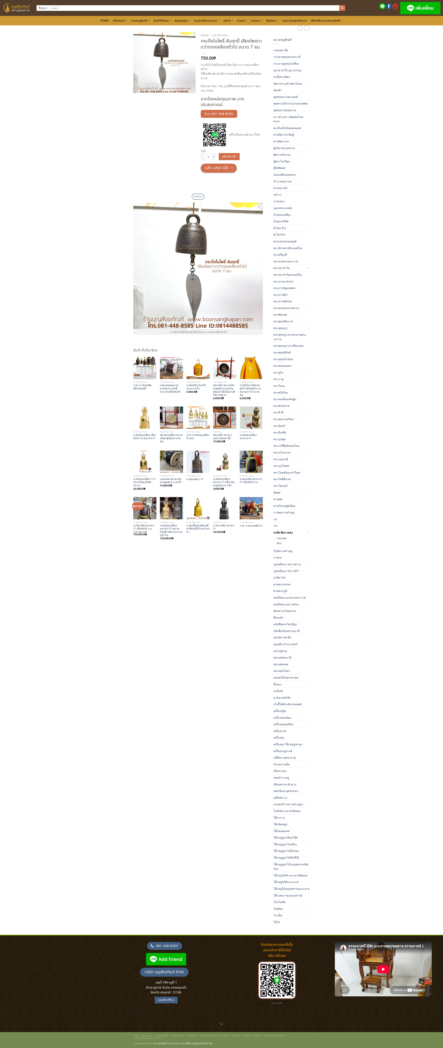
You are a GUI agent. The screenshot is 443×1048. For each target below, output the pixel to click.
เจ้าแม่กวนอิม (281, 764)
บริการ (227, 21)
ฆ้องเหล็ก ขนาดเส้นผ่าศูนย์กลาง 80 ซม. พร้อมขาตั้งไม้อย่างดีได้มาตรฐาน (224, 390)
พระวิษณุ (278, 385)
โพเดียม (278, 908)
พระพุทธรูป (181, 21)
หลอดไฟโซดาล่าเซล (285, 677)
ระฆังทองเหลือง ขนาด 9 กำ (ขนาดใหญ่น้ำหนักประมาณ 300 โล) (171, 530)
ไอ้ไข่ (276, 922)
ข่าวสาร (241, 21)
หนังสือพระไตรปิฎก (285, 624)
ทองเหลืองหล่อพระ (284, 174)
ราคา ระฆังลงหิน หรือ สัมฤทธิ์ (142, 387)
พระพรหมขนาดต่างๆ (286, 308)
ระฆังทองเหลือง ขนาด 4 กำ (248, 436)
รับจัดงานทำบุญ (282, 551)
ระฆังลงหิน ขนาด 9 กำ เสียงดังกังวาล (143, 527)
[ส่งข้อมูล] (342, 8)
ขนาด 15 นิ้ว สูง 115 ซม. (287, 70)
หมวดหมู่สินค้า (139, 21)
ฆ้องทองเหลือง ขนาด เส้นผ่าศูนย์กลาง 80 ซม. (171, 438)
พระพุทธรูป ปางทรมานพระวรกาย (289, 337)
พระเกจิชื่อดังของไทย (286, 445)
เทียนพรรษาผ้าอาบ (284, 784)
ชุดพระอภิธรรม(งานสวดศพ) (290, 103)
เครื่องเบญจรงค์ (282, 751)
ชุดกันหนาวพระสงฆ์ (285, 96)
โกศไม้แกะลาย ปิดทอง (287, 811)
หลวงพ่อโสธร (281, 670)
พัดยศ (276, 492)
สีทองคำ (278, 617)
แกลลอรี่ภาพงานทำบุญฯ (288, 804)
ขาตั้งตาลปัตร (281, 76)
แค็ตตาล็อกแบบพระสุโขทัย (325, 21)
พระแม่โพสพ (281, 465)
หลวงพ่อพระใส (282, 657)
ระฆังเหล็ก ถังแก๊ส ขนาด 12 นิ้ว (196, 387)
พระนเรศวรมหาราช (285, 261)
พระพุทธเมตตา (282, 365)
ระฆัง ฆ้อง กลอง (283, 532)
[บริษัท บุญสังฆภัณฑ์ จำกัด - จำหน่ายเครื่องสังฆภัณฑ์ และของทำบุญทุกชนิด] (17, 8)
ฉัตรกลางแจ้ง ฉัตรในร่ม (287, 83)
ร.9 (275, 525)
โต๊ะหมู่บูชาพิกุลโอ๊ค (285, 837)
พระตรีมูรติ (280, 254)
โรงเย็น (277, 915)
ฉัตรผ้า (277, 90)
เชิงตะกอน (279, 770)
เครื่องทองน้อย (282, 717)
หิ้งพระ (277, 684)
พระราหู (278, 379)
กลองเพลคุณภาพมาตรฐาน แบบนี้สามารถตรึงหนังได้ (170, 388)
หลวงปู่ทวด (280, 651)
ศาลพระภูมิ (280, 590)
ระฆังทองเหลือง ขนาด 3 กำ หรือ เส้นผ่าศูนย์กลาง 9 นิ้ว (223, 482)
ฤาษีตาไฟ (279, 577)
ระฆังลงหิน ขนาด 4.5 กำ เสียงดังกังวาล (251, 481)
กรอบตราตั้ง (280, 50)
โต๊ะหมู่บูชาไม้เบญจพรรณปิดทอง (290, 866)
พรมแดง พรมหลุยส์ (284, 241)
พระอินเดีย (279, 432)
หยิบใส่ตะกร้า (229, 157)
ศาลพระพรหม (282, 584)
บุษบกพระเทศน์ (282, 208)
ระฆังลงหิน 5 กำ (195, 479)
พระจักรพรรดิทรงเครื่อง (287, 248)
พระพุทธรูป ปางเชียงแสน (288, 345)
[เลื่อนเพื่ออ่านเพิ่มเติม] (221, 1024)
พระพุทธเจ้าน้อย (283, 359)
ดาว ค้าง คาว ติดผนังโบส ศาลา (288, 119)
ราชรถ (277, 557)
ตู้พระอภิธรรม (282, 154)
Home (104, 21)
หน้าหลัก (205, 35)
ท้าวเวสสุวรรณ (282, 181)
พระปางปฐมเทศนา (284, 288)
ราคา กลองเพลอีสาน (251, 525)
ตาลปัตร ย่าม (281, 141)
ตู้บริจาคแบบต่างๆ (284, 148)
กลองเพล (282, 538)
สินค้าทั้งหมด (161, 21)
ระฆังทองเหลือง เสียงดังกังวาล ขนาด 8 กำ (144, 436)
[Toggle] (308, 268)
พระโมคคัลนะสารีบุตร (287, 472)
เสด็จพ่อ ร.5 (280, 797)
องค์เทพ (278, 690)
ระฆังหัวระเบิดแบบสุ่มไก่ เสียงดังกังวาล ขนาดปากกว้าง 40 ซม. (250, 390)
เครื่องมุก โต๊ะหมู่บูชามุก (287, 744)
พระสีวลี (278, 412)
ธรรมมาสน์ (280, 188)
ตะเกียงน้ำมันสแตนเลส (287, 128)
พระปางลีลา (280, 294)
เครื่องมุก (278, 737)
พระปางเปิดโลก (282, 301)
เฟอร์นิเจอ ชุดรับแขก (285, 790)
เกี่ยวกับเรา (119, 21)
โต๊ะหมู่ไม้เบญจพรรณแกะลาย (291, 888)
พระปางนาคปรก (283, 281)
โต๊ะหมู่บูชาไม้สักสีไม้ (286, 857)
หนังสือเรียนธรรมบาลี (286, 630)
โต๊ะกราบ (279, 817)
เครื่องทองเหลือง (283, 724)
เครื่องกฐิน (279, 710)
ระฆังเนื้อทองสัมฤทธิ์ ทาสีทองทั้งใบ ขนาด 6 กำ (198, 528)
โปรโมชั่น (279, 902)
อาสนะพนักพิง (282, 697)
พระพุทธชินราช (283, 321)
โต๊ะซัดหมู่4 (280, 824)
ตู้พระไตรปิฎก (281, 161)
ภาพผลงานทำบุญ (284, 512)
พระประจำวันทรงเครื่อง (287, 274)
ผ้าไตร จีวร (279, 228)
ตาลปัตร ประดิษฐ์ (283, 134)
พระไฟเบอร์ (280, 485)
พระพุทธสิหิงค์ (282, 352)
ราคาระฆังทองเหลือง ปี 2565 (197, 436)
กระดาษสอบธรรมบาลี (286, 56)
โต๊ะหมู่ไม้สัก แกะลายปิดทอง (290, 875)
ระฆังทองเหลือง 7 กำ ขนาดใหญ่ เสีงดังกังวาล (144, 482)
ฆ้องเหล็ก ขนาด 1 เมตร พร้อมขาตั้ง (222, 436)
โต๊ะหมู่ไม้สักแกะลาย (286, 882)
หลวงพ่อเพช (280, 664)
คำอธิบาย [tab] (198, 196)
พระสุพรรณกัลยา (283, 419)
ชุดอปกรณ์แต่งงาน (284, 110)
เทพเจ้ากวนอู (281, 777)
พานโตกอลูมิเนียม (284, 505)
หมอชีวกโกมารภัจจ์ (285, 644)
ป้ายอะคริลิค (281, 221)
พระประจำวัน (281, 268)
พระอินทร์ (279, 425)
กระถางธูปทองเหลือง (286, 63)
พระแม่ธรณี (280, 459)
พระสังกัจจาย (281, 405)
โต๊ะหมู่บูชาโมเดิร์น (285, 844)
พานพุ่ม (278, 499)
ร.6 (275, 519)
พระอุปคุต (279, 439)
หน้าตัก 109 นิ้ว (282, 637)
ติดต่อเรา (271, 21)
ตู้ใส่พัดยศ (279, 167)
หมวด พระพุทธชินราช (294, 21)
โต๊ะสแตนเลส (281, 831)
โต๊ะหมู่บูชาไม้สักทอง (286, 850)
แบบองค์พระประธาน (205, 21)
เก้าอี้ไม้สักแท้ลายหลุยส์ (287, 704)
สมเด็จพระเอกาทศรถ (286, 604)
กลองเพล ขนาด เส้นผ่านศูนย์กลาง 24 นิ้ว (171, 481)
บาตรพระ (279, 201)
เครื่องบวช (279, 731)
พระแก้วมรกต (281, 452)
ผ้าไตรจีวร (279, 234)
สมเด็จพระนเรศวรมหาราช (289, 597)
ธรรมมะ (255, 21)
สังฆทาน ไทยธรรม (284, 610)
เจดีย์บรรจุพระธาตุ (284, 757)
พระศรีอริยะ (280, 392)
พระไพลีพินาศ (282, 479)
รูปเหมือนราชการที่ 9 (286, 571)
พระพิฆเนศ (280, 314)
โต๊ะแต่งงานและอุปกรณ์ (287, 895)
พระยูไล (278, 372)
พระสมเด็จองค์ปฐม (284, 399)
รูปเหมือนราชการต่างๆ (287, 564)
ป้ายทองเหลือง (282, 214)
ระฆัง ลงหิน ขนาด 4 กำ (223, 527)
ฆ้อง (279, 543)
